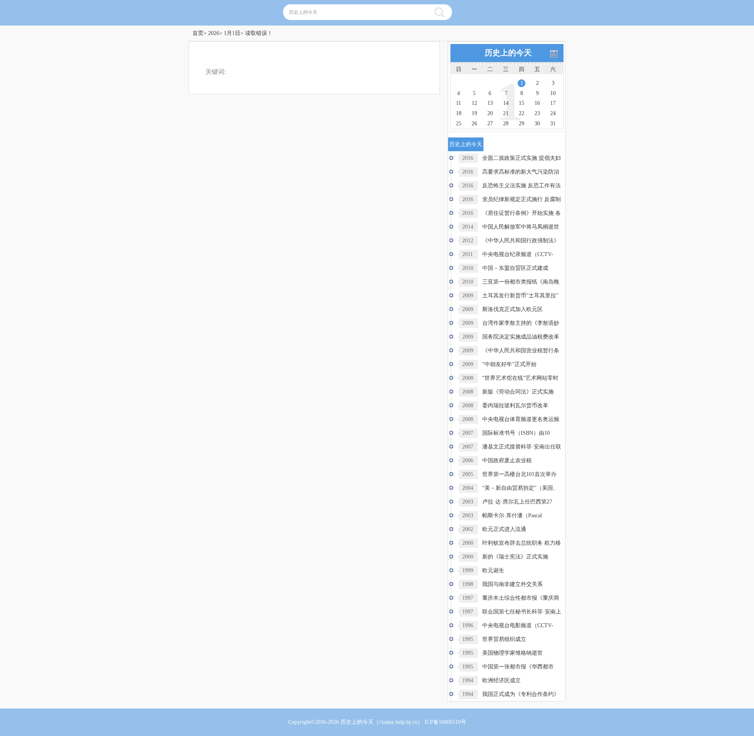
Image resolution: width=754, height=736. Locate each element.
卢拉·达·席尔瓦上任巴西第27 (517, 502)
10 (553, 93)
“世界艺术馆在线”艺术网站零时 (520, 378)
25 (458, 123)
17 (553, 103)
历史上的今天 (356, 722)
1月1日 (232, 33)
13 (490, 103)
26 (474, 123)
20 (490, 113)
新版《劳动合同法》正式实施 (518, 392)
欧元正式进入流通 (504, 529)
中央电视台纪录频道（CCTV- (517, 254)
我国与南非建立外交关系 (512, 584)
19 (474, 113)
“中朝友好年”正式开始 (509, 364)
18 (458, 113)
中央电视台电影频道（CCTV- (517, 625)
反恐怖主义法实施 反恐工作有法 (521, 186)
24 (553, 113)
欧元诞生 (493, 570)
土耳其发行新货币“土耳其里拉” (520, 295)
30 (537, 123)
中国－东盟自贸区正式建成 (515, 268)
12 (474, 103)
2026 (213, 33)
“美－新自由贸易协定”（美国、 (520, 488)
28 (506, 123)
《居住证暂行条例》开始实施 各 (521, 213)
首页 (197, 33)
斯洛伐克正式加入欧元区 (512, 309)
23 (537, 113)
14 (506, 103)
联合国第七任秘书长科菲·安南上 (521, 612)
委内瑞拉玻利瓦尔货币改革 (515, 405)
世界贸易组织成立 (504, 639)
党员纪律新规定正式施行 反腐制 (521, 199)
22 (521, 113)
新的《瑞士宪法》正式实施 (515, 557)
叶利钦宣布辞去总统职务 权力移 (521, 543)
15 (521, 103)
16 (537, 103)
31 (553, 123)
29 (521, 123)
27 (490, 123)
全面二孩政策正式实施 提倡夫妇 (521, 158)
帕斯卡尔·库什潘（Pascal (512, 515)
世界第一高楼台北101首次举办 (519, 474)
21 (506, 113)
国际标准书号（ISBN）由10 (516, 433)
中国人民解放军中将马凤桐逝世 (520, 227)
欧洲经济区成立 (501, 680)
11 (458, 103)
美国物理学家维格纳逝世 (512, 653)
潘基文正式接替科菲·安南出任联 (521, 447)
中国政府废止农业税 (507, 460)
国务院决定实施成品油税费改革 (520, 337)
